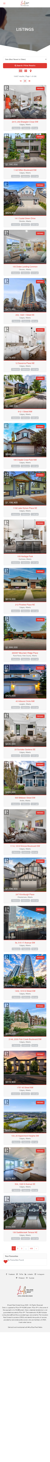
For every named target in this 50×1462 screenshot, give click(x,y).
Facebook (11, 1274)
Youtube (31, 1278)
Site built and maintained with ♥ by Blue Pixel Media (25, 1327)
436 (31, 1248)
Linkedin (30, 1274)
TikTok (21, 1274)
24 (25, 81)
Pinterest (21, 1278)
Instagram (40, 1274)
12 (20, 81)
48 (29, 81)
